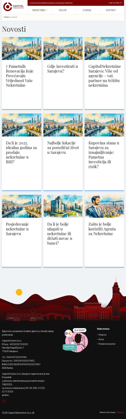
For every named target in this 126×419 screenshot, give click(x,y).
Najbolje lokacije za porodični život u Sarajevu (63, 147)
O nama (87, 10)
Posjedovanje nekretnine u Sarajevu (17, 228)
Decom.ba (120, 412)
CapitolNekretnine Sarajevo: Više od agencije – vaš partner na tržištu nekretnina (104, 75)
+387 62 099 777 (115, 3)
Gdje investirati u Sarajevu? (62, 68)
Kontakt (111, 10)
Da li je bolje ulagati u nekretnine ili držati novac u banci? (59, 233)
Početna (7, 17)
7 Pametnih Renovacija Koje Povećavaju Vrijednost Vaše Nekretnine (19, 75)
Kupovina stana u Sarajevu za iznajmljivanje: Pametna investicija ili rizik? (103, 154)
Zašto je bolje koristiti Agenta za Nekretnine (102, 228)
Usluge (63, 10)
